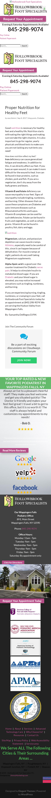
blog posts (32, 118)
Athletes (9, 245)
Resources (19, 735)
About (18, 728)
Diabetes (40, 118)
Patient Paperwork (8, 38)
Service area (32, 743)
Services (28, 728)
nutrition (15, 127)
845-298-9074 (25, 29)
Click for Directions (13, 562)
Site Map (6, 740)
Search (24, 46)
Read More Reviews (14, 450)
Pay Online (4, 35)
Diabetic (9, 277)
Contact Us (33, 735)
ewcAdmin (11, 118)
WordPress (27, 794)
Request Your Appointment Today (22, 600)
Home (8, 728)
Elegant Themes (26, 791)
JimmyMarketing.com (19, 775)
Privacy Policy (21, 740)
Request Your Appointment (23, 19)
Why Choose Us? (34, 731)
